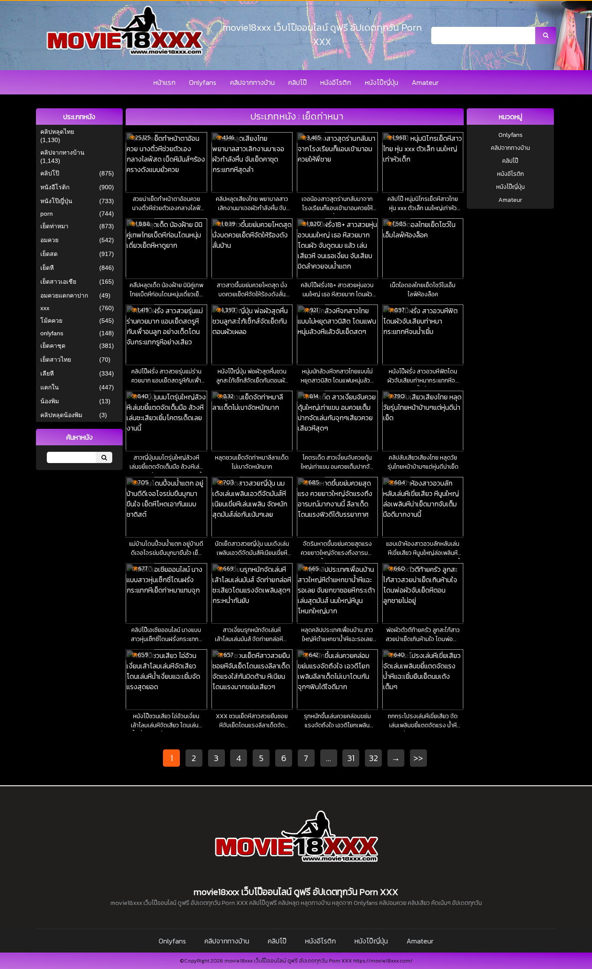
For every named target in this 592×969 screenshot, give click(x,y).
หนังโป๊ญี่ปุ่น (381, 82)
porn (46, 213)
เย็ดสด (49, 253)
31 (351, 758)
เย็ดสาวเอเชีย (58, 281)
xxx (44, 308)
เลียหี (47, 373)
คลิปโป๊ (297, 82)
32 (373, 758)
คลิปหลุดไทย (57, 131)
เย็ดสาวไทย (55, 359)
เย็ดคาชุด (52, 345)
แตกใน (49, 387)
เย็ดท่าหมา (54, 226)
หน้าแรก (164, 82)
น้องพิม (49, 401)
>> (418, 758)
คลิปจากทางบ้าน (252, 82)
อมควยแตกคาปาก (64, 295)
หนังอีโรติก (335, 82)
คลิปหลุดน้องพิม (61, 415)
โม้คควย (51, 320)
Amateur (425, 82)
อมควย (49, 240)
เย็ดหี (47, 267)
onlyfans (51, 333)
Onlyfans (202, 82)
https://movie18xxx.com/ (383, 961)
